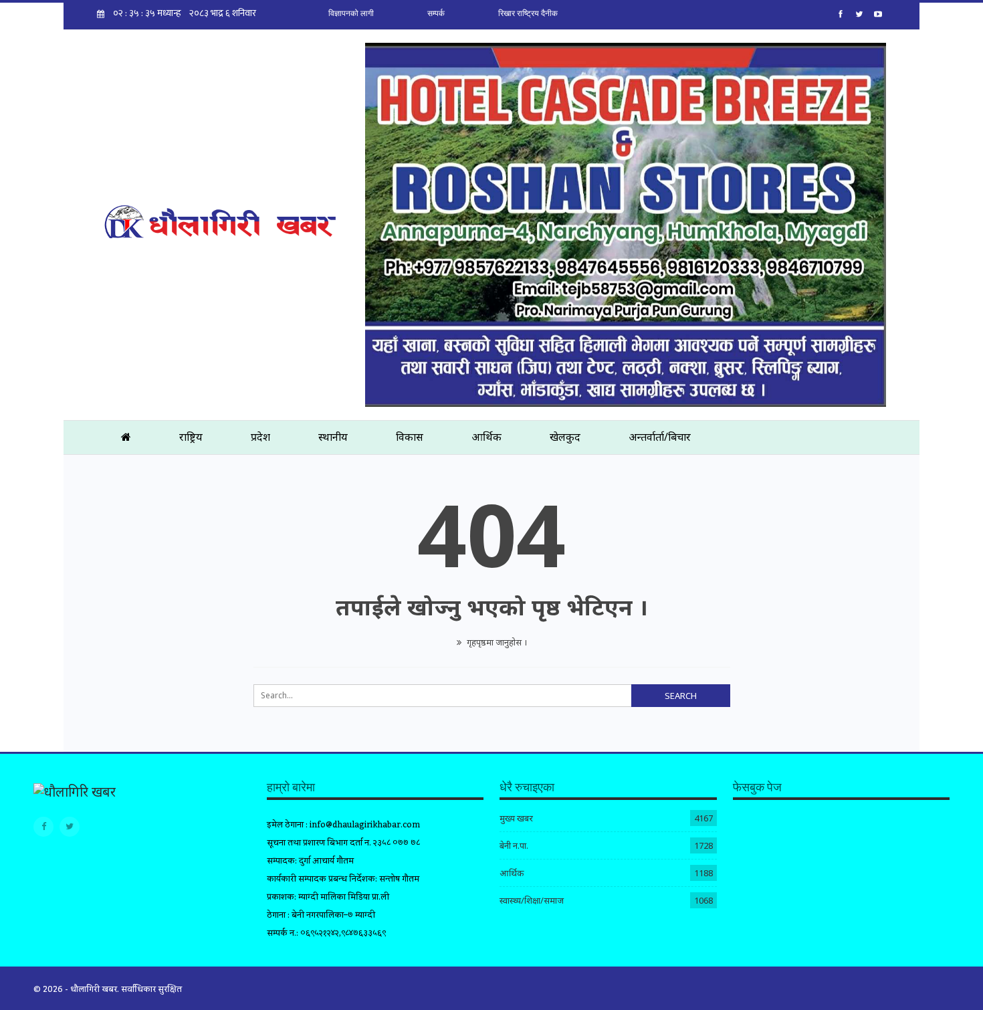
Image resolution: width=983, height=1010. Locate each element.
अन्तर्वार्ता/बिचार (660, 436)
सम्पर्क (436, 13)
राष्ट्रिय (191, 436)
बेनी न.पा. (514, 845)
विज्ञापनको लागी (351, 13)
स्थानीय (333, 436)
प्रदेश (260, 436)
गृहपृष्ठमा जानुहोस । (496, 642)
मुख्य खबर (516, 818)
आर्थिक (486, 436)
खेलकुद (565, 436)
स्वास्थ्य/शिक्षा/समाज (532, 900)
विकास (409, 436)
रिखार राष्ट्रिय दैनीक (528, 13)
